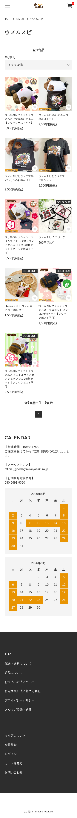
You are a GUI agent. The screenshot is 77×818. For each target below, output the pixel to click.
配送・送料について (18, 663)
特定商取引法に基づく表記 (23, 691)
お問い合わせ (14, 772)
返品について (14, 672)
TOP (7, 18)
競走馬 (20, 18)
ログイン (11, 754)
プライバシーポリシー (20, 700)
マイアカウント (15, 735)
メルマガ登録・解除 (18, 709)
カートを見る (14, 763)
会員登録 (11, 744)
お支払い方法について (20, 682)
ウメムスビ (36, 18)
